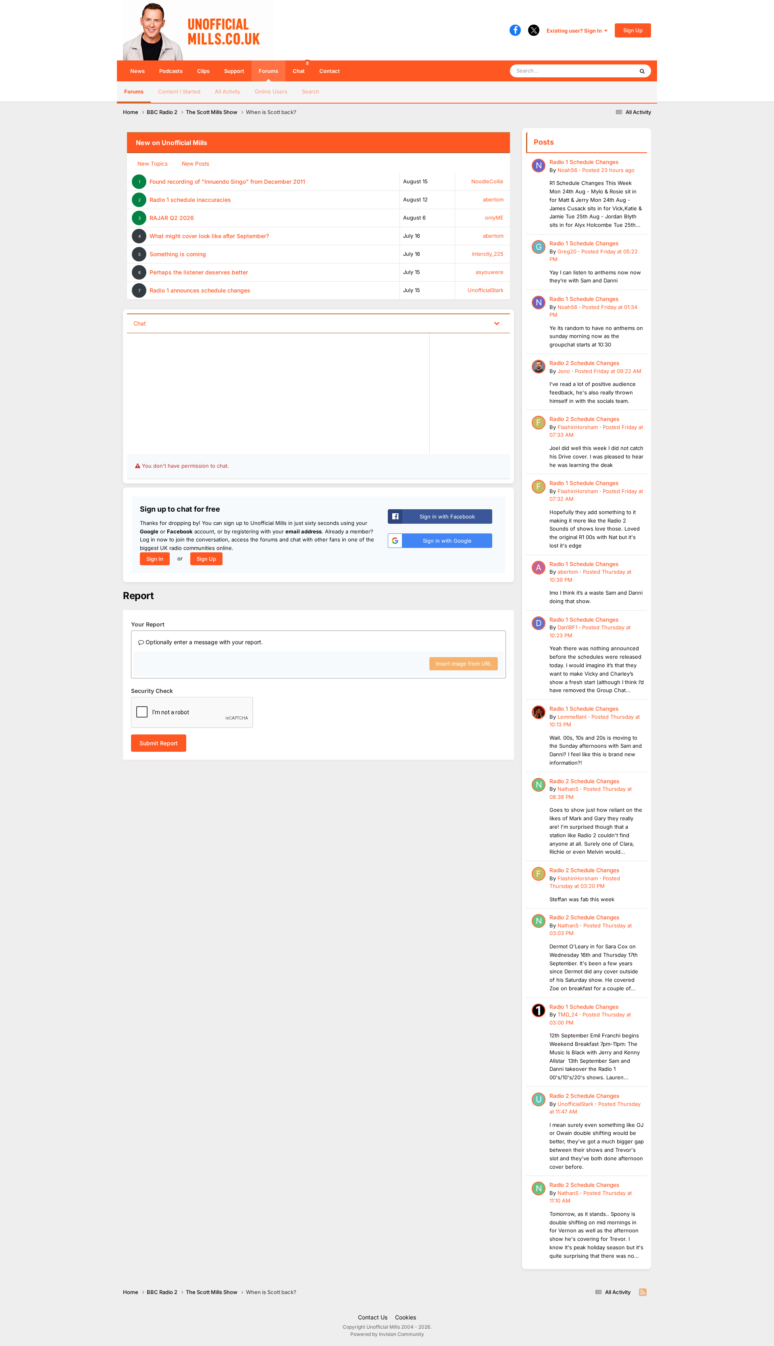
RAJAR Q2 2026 (172, 217)
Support (234, 71)
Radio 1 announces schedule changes (200, 290)
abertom (493, 199)
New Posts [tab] (195, 163)
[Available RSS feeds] (643, 1292)
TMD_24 (568, 1014)
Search (310, 91)
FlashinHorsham (578, 427)
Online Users (271, 91)
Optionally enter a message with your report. (203, 642)
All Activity (227, 91)
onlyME (494, 217)
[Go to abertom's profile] (538, 567)
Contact (329, 71)
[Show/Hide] (497, 322)
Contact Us (372, 1317)
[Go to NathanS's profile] (538, 785)
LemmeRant (572, 716)
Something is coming (178, 254)
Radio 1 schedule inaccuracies (190, 199)
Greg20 (567, 251)
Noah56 (567, 170)
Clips (203, 71)
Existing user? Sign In (575, 30)
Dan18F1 (567, 627)
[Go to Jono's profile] (538, 366)
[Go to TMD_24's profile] (538, 1010)
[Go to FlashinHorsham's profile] (538, 422)
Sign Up (633, 30)
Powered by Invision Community (387, 1334)
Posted (608, 170)
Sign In (154, 559)
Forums (268, 71)
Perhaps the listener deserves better (199, 272)
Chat (301, 67)
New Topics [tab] (152, 163)
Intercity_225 (488, 254)
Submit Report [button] (158, 743)
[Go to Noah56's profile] (538, 165)
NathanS (568, 789)
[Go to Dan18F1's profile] (538, 623)
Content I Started (179, 91)
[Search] (642, 70)
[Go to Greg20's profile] (538, 247)
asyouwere (490, 272)
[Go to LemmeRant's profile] (538, 712)
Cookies (405, 1317)
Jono (564, 371)
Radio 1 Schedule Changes (583, 162)
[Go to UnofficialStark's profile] (538, 1099)
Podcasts (171, 71)
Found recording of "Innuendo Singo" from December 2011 (227, 181)
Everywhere (608, 71)
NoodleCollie (487, 181)
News (137, 71)
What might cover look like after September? (209, 235)
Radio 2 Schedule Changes (584, 363)
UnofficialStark (486, 290)
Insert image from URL (463, 663)
